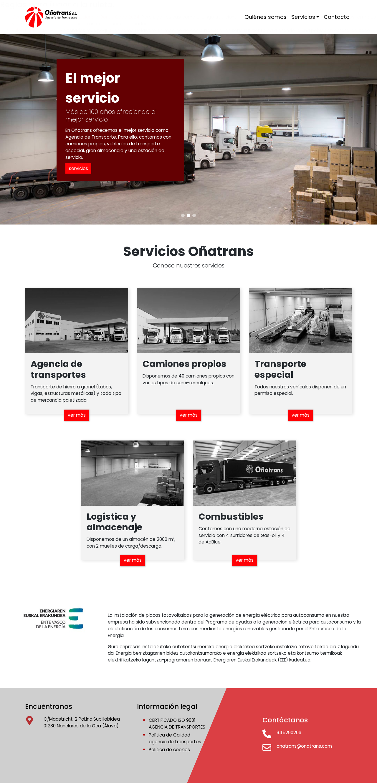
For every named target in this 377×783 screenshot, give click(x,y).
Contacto (337, 17)
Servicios (303, 17)
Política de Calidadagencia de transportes (175, 738)
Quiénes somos (265, 17)
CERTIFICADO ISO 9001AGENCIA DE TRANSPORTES (177, 723)
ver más (77, 415)
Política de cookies (169, 750)
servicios (78, 168)
